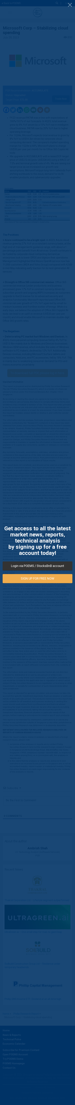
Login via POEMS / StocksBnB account (37, 566)
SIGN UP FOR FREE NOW (37, 578)
